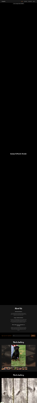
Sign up (33, 335)
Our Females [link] (30, 1)
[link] (3, 1)
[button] (34, 1)
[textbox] (21, 336)
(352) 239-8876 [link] (21, 3)
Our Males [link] (25, 1)
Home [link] (22, 1)
